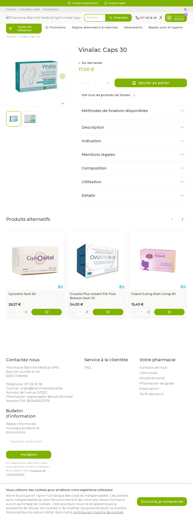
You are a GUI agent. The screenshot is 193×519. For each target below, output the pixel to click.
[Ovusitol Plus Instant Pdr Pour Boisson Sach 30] (96, 261)
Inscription (29, 454)
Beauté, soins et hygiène (165, 27)
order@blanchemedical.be (41, 388)
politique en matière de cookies (98, 512)
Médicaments (133, 27)
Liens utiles (148, 373)
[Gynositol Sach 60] (35, 261)
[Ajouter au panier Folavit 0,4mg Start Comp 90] (169, 312)
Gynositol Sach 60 (22, 294)
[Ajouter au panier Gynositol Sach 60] (46, 312)
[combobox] (95, 18)
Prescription (51, 9)
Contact (11, 9)
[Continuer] (62, 76)
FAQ (87, 367)
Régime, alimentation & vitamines (95, 27)
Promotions (58, 27)
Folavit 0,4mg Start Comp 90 (153, 294)
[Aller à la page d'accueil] (43, 18)
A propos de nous (153, 367)
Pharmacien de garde (156, 383)
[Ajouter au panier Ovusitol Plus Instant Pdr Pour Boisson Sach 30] (108, 312)
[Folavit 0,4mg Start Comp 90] (158, 261)
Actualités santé (29, 9)
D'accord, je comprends (162, 502)
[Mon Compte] (161, 18)
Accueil (10, 36)
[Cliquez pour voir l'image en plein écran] (36, 76)
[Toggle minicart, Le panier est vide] (169, 17)
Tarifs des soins (151, 394)
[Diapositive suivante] (182, 219)
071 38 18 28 (33, 384)
